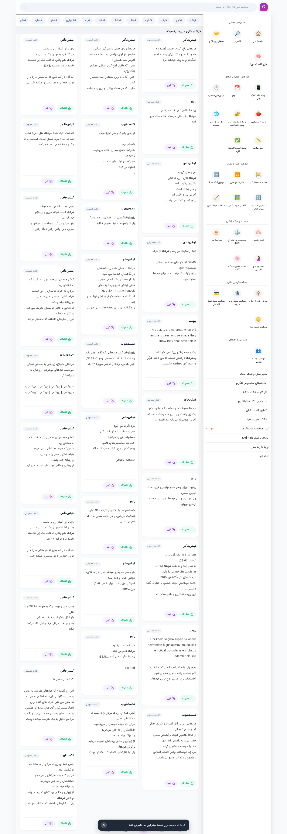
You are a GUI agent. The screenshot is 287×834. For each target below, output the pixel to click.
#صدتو (54, 20)
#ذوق (179, 20)
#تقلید (101, 20)
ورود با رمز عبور (260, 447)
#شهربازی (71, 20)
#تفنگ (117, 20)
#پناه (87, 20)
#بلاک (193, 20)
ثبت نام (264, 456)
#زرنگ (132, 20)
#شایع (23, 20)
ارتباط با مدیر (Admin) (255, 438)
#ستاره (38, 20)
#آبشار (164, 20)
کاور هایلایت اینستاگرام (237, 428)
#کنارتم (148, 20)
